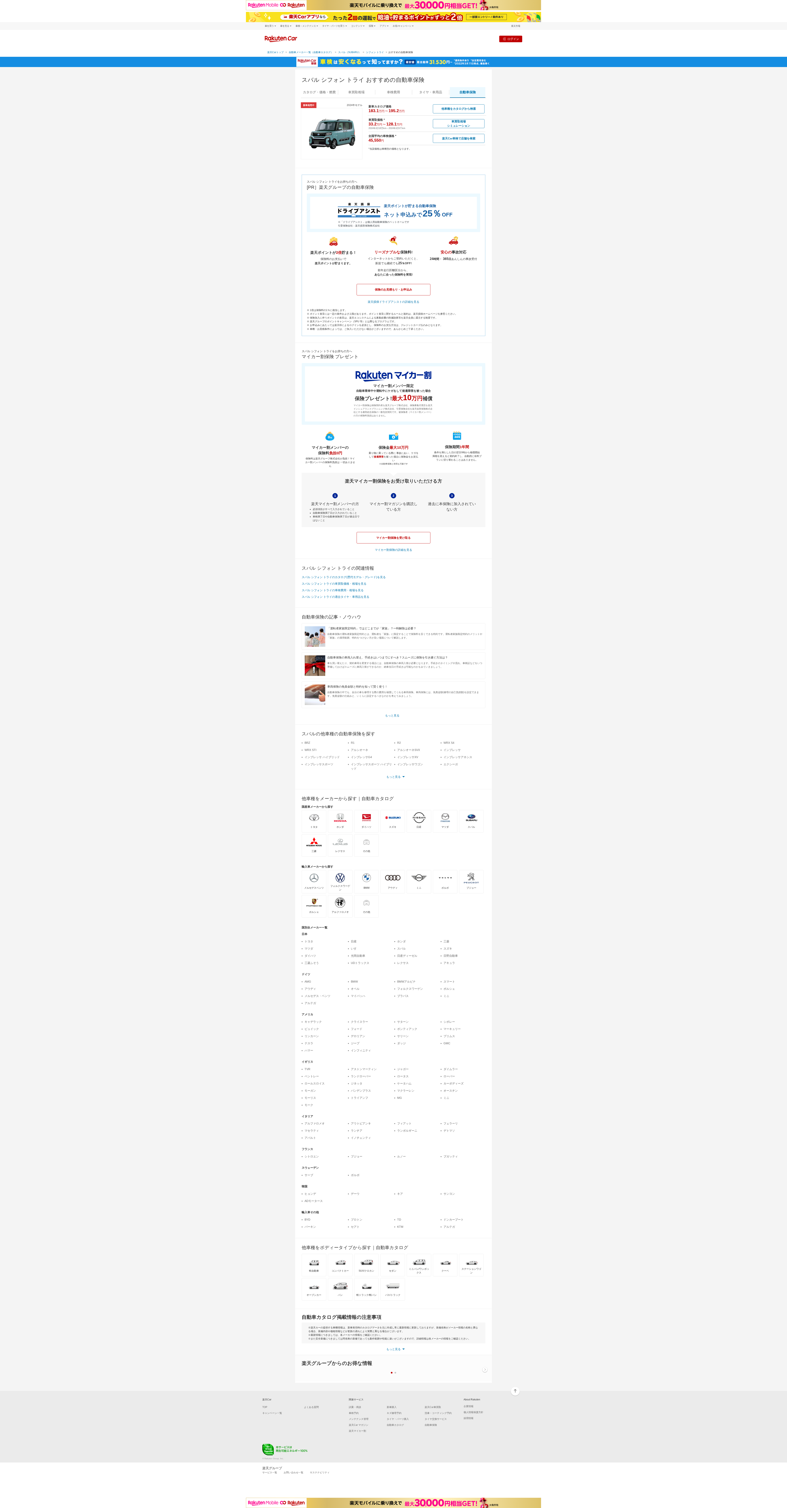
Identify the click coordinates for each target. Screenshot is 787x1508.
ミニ (446, 996)
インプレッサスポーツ (319, 764)
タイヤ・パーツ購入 (398, 1419)
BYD (307, 1219)
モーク (309, 1105)
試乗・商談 (355, 1407)
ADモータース (314, 1201)
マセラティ (312, 1130)
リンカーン (312, 1036)
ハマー (309, 1050)
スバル (401, 948)
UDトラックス (360, 963)
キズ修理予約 (394, 1413)
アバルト (310, 1137)
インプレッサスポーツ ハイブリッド (371, 766)
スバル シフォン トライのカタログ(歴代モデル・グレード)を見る (344, 577)
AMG (308, 981)
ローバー (449, 1076)
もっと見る (392, 715)
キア (400, 1193)
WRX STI (310, 750)
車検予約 (354, 1413)
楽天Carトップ (275, 52)
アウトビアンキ (361, 1123)
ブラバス (403, 996)
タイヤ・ (430, 92)
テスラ (309, 1043)
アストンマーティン (364, 1069)
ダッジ (401, 1043)
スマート (449, 981)
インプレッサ (452, 750)
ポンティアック (407, 1029)
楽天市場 (515, 25)
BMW (354, 981)
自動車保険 (431, 1425)
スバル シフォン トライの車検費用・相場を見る (333, 590)
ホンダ (401, 941)
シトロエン (312, 1156)
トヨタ (309, 941)
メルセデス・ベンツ (317, 996)
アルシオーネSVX (408, 750)
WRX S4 (449, 742)
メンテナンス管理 (358, 1419)
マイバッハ (358, 996)
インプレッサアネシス (458, 757)
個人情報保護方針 (473, 1412)
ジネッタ (356, 1083)
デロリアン (358, 1036)
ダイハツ (310, 955)
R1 (353, 742)
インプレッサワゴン (410, 764)
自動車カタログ (395, 1425)
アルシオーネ (359, 750)
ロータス (403, 1076)
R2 (399, 742)
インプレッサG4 (361, 757)
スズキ (448, 948)
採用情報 (468, 1418)
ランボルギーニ (407, 1130)
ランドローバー (361, 1076)
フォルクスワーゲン (410, 988)
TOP (264, 1407)
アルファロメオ (315, 1123)
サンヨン (449, 1193)
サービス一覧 (269, 1472)
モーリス (310, 1097)
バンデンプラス (361, 1090)
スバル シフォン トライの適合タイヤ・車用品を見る (335, 596)
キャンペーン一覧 (272, 1413)
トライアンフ (359, 1097)
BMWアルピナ (406, 981)
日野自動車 (451, 955)
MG (399, 1097)
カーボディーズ (454, 1083)
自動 (467, 92)
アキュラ (449, 963)
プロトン (356, 1219)
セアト (355, 1226)
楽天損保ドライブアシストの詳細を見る (393, 301)
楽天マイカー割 (357, 1430)
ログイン (513, 39)
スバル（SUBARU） (349, 52)
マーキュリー (452, 1029)
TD (399, 1219)
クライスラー (359, 1021)
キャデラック (313, 1021)
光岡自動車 (358, 955)
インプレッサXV (407, 757)
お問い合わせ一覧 (293, 1472)
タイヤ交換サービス (436, 1419)
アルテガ (310, 1003)
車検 (393, 92)
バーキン (310, 1226)
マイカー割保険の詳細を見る (393, 549)
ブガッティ (451, 1156)
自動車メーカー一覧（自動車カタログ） (311, 52)
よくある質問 (311, 1407)
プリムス (449, 1036)
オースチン (451, 1090)
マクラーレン (405, 1090)
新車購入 (392, 1407)
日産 (354, 941)
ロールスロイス (315, 1083)
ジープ (355, 1043)
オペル (355, 988)
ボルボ (355, 1175)
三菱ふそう (312, 963)
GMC (447, 1043)
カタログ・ (319, 92)
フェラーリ (451, 1123)
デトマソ (449, 1130)
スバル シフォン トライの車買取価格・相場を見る (334, 583)
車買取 (356, 92)
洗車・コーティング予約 (438, 1413)
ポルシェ (449, 988)
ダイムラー (451, 1069)
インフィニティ (361, 1050)
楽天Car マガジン (358, 1425)
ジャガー (403, 1069)
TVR (307, 1069)
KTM (400, 1226)
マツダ (309, 948)
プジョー (356, 1156)
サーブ (309, 1175)
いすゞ (355, 948)
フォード (356, 1029)
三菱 (446, 941)
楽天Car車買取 (433, 1407)
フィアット (404, 1123)
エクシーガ (451, 764)
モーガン (310, 1090)
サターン (403, 1021)
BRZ (307, 742)
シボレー (449, 1021)
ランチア (356, 1130)
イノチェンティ (361, 1137)
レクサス (403, 963)
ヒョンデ (310, 1193)
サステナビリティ (320, 1472)
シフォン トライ (375, 52)
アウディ (310, 988)
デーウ (355, 1193)
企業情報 (468, 1406)
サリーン (403, 1036)
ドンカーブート (454, 1219)
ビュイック (312, 1029)
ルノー (401, 1156)
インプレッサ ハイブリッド (322, 757)
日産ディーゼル (407, 955)
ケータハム (404, 1083)
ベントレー (312, 1076)
